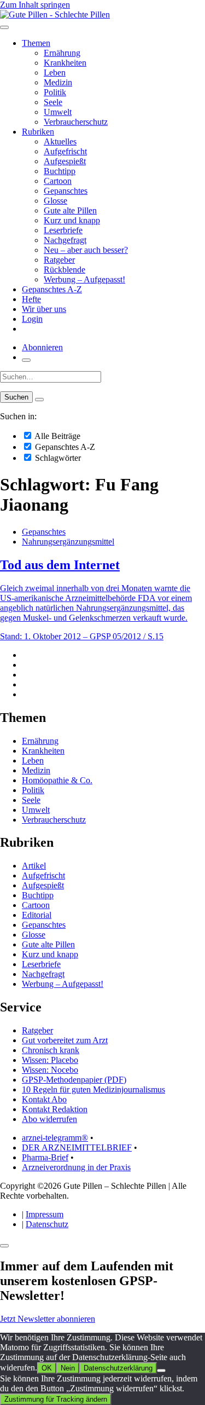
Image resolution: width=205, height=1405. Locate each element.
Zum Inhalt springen (35, 4)
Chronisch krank (50, 1050)
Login (32, 318)
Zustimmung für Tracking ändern (55, 1399)
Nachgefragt (65, 240)
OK (47, 1368)
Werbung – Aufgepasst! (84, 279)
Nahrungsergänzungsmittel (68, 541)
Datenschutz (47, 1224)
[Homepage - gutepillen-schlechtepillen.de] (55, 14)
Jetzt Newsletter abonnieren (47, 1318)
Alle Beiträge (56, 436)
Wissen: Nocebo (50, 1069)
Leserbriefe (63, 230)
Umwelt (58, 112)
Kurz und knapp (72, 220)
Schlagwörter (57, 457)
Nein (68, 1368)
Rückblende (64, 269)
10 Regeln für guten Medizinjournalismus (93, 1089)
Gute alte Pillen (70, 210)
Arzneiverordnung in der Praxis (76, 1167)
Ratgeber (59, 259)
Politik (55, 92)
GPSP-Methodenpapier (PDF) (74, 1079)
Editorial (36, 915)
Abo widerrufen (49, 1119)
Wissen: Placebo (50, 1060)
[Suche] (26, 360)
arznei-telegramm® (55, 1137)
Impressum (44, 1214)
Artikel (34, 865)
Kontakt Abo (44, 1099)
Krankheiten (65, 62)
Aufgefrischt (65, 151)
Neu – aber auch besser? (86, 250)
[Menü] (4, 27)
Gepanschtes (65, 190)
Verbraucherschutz (76, 121)
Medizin (58, 82)
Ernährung (62, 52)
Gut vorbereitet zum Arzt (65, 1040)
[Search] (39, 399)
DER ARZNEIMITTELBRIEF (77, 1147)
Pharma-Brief (45, 1157)
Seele (53, 102)
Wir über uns (44, 309)
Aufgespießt (65, 161)
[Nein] (161, 1370)
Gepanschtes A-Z (52, 289)
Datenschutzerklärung (118, 1368)
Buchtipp (59, 171)
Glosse (55, 200)
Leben (55, 72)
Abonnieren (42, 347)
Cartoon (58, 181)
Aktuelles (60, 141)
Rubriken (38, 131)
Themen (36, 43)
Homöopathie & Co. (57, 780)
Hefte (31, 299)
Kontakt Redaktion (54, 1109)
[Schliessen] (4, 1245)
